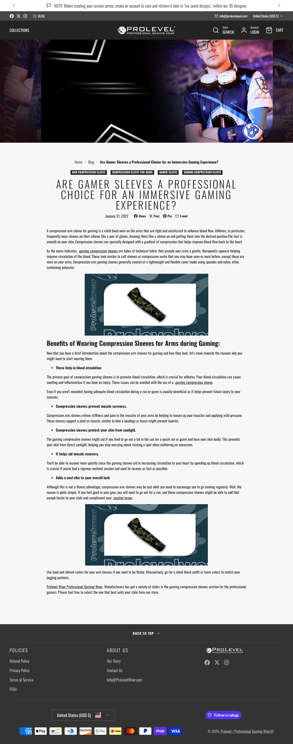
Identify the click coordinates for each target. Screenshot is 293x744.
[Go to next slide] (279, 6)
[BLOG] (39, 16)
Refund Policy (19, 661)
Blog (91, 162)
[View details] (224, 650)
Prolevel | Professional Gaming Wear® (247, 731)
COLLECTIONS (19, 30)
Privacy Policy (20, 670)
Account (250, 30)
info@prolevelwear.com (233, 16)
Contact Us (115, 670)
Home (78, 162)
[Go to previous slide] (14, 6)
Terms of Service (21, 680)
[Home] (146, 30)
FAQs (13, 689)
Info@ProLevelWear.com (124, 680)
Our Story (114, 661)
